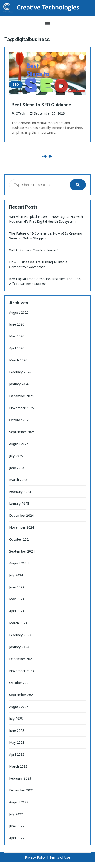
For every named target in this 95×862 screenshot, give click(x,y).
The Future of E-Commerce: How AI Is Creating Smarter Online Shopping (45, 235)
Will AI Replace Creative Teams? (33, 250)
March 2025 (18, 479)
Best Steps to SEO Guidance (41, 105)
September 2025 (22, 432)
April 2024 (16, 611)
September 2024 (22, 551)
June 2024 (16, 587)
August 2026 (19, 312)
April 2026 (16, 348)
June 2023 (16, 730)
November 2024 (21, 527)
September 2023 (22, 694)
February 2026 (20, 372)
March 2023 (18, 766)
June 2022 (16, 826)
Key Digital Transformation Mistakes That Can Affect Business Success (45, 281)
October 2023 (19, 683)
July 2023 (16, 718)
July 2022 (16, 814)
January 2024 (19, 647)
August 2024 (19, 563)
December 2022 (21, 790)
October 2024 (19, 539)
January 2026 (19, 384)
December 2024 (21, 515)
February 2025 (20, 491)
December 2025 (21, 396)
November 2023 (21, 671)
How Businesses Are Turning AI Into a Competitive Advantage (38, 264)
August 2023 (19, 706)
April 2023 (16, 754)
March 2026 (18, 360)
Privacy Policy (35, 857)
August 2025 (19, 444)
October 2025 (19, 420)
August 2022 (19, 802)
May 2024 (16, 599)
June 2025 (16, 467)
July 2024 (16, 575)
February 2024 (20, 635)
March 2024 (18, 623)
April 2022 (16, 838)
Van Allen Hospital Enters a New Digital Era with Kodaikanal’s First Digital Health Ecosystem (46, 219)
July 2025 (16, 456)
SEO (16, 84)
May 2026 (16, 336)
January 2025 (19, 503)
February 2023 (20, 778)
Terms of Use (60, 857)
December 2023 (21, 659)
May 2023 (16, 742)
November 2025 (21, 408)
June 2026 (16, 324)
